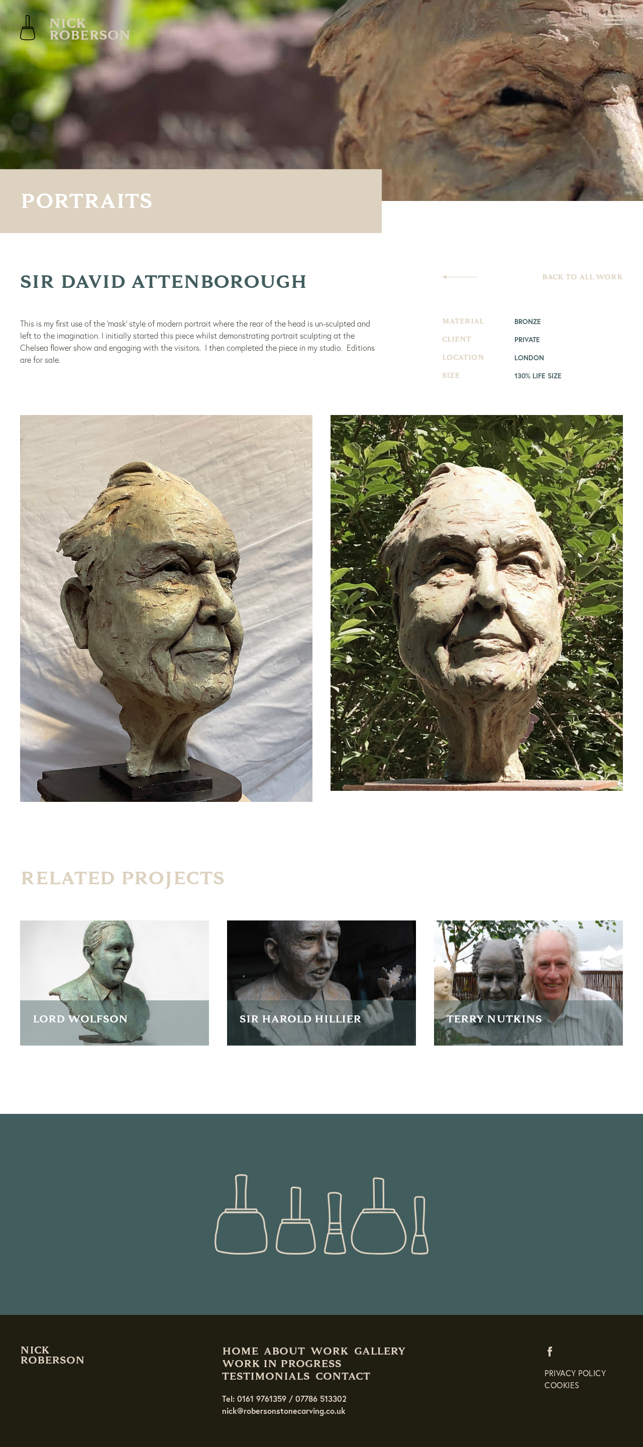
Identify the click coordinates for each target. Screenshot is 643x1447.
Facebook (552, 1351)
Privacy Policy (575, 1373)
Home (240, 1351)
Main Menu (613, 20)
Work (329, 1351)
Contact (342, 1376)
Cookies (562, 1385)
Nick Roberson (75, 27)
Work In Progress (282, 1364)
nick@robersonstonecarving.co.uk (284, 1410)
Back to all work (582, 277)
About (284, 1351)
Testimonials (266, 1376)
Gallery (379, 1351)
